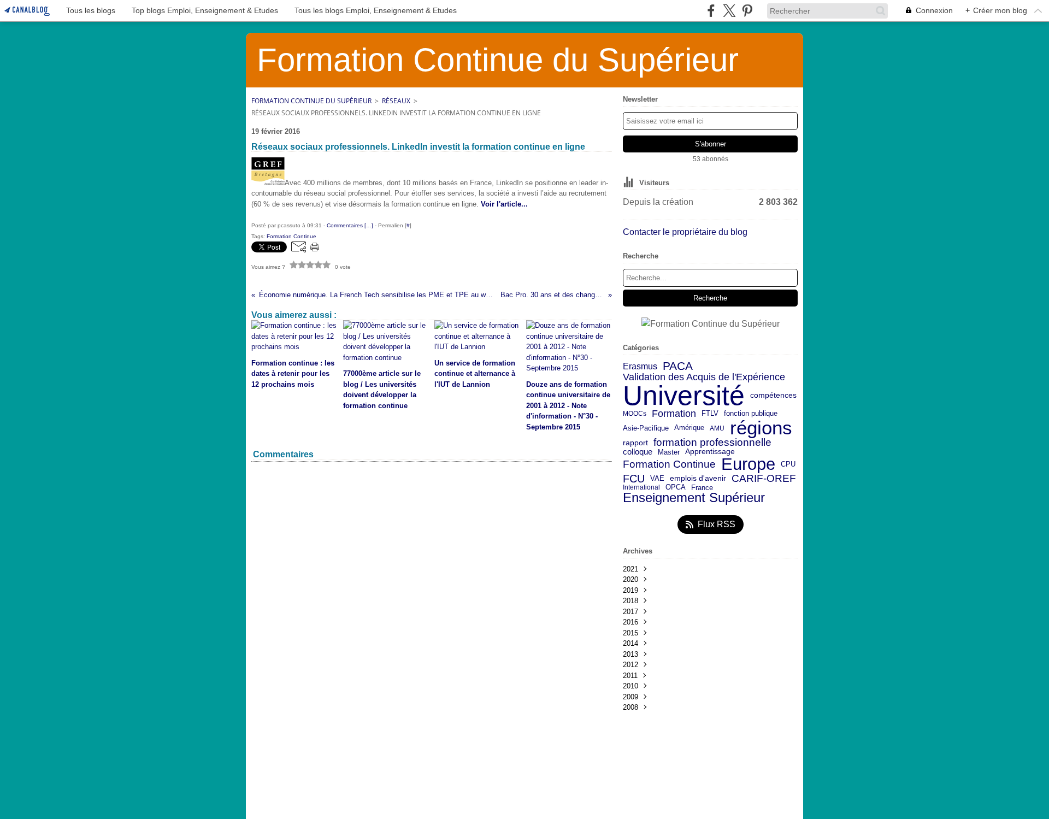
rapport (635, 443)
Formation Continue (669, 464)
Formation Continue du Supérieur (311, 100)
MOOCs (634, 413)
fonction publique (750, 413)
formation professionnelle (712, 443)
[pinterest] (747, 10)
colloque (637, 452)
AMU (717, 428)
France (702, 487)
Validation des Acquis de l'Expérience (704, 377)
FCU (634, 478)
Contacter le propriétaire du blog (685, 232)
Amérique (689, 428)
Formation (674, 414)
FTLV (710, 413)
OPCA (675, 487)
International (641, 487)
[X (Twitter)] (729, 10)
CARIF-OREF (764, 478)
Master (669, 452)
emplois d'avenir (698, 478)
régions (761, 428)
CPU (788, 464)
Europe (748, 464)
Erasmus (640, 366)
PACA (678, 366)
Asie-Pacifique (646, 428)
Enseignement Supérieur (694, 497)
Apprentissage (710, 452)
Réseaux (396, 100)
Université (684, 395)
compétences (773, 395)
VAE (657, 478)
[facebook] (711, 10)
